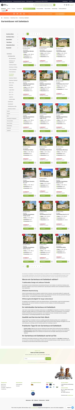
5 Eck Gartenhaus (12, 71)
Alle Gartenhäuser (12, 58)
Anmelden (48, 358)
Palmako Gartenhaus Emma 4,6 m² (61, 181)
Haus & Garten (9, 123)
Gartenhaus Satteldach (11, 75)
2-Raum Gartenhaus (12, 69)
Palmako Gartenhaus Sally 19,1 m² (61, 117)
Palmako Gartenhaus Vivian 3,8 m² (28, 214)
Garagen (8, 113)
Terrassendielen (10, 120)
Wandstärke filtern (10, 45)
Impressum (28, 400)
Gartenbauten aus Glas (12, 106)
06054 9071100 (64, 387)
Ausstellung (65, 1)
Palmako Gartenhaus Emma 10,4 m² (28, 84)
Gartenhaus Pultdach (13, 78)
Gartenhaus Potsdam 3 (46, 51)
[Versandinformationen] (32, 384)
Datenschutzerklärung (43, 362)
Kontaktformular (70, 395)
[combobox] (43, 5)
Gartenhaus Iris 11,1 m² (45, 214)
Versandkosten (34, 407)
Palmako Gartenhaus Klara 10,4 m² (45, 84)
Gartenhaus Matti (61, 51)
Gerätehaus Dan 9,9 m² (62, 83)
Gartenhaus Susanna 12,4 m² (28, 181)
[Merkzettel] (65, 5)
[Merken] (35, 65)
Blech (8, 116)
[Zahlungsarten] (47, 384)
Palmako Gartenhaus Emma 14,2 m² (28, 247)
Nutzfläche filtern (10, 36)
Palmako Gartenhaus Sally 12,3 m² (45, 117)
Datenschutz (42, 400)
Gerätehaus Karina (28, 149)
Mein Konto (3, 384)
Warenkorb (3, 386)
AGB (32, 400)
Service (70, 1)
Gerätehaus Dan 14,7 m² (62, 214)
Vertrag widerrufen (37, 404)
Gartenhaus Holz (11, 56)
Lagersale (9, 130)
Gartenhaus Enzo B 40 (46, 149)
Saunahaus (11, 85)
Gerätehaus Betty (61, 247)
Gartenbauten (10, 104)
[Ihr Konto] (67, 5)
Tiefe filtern (9, 42)
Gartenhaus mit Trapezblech (12, 61)
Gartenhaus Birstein (28, 51)
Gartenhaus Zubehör (12, 108)
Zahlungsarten (19, 384)
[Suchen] (54, 5)
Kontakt (47, 400)
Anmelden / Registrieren (6, 387)
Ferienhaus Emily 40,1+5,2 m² (44, 247)
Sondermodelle (12, 99)
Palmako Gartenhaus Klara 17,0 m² (28, 117)
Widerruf (36, 400)
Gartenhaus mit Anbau (13, 67)
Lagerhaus (11, 96)
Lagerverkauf (11, 89)
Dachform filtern (10, 34)
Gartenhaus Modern (12, 64)
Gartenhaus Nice (44, 181)
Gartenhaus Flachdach (13, 80)
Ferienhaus (11, 87)
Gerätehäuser (10, 101)
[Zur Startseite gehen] (4, 5)
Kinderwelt (9, 128)
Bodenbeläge (9, 125)
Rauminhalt (8, 47)
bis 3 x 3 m (11, 94)
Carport (8, 111)
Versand (17, 386)
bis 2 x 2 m (11, 92)
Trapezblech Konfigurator (11, 118)
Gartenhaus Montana (62, 149)
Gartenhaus (9, 53)
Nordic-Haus (11, 82)
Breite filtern (9, 39)
